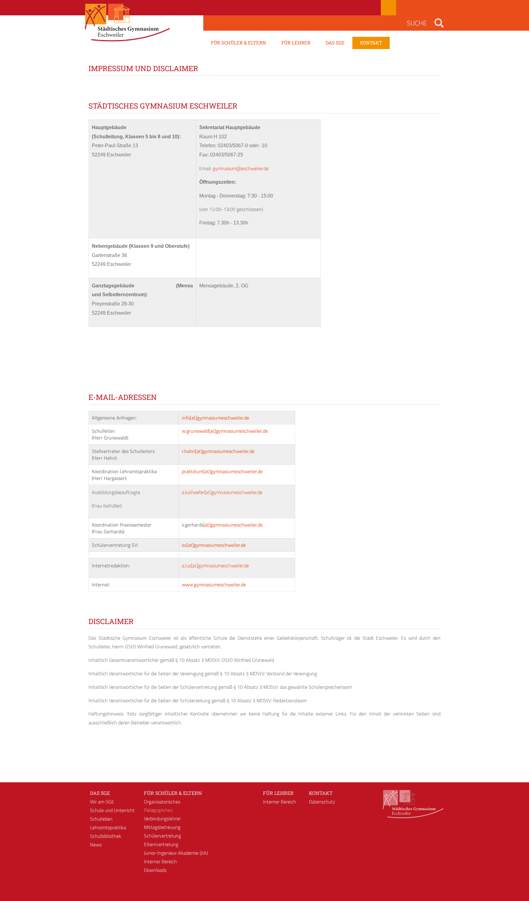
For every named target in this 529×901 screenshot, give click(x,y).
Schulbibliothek (105, 836)
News (96, 844)
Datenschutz (322, 801)
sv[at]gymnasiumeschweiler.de (214, 545)
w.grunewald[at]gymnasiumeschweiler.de (225, 431)
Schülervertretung (162, 835)
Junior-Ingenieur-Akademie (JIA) (176, 853)
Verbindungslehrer (162, 818)
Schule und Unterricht (112, 810)
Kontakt (321, 793)
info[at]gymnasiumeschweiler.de (215, 417)
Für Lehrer (278, 793)
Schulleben (101, 818)
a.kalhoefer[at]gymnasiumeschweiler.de (222, 492)
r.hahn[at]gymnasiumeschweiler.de (218, 451)
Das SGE (100, 793)
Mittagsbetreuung (162, 827)
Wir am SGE (102, 801)
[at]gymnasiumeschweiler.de (233, 524)
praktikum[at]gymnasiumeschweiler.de (222, 471)
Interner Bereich (160, 861)
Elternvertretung (161, 844)
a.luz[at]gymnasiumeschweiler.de (215, 565)
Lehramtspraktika (108, 827)
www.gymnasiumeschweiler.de (214, 584)
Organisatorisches (162, 801)
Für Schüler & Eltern (173, 793)
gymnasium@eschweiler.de (240, 168)
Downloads (155, 870)
